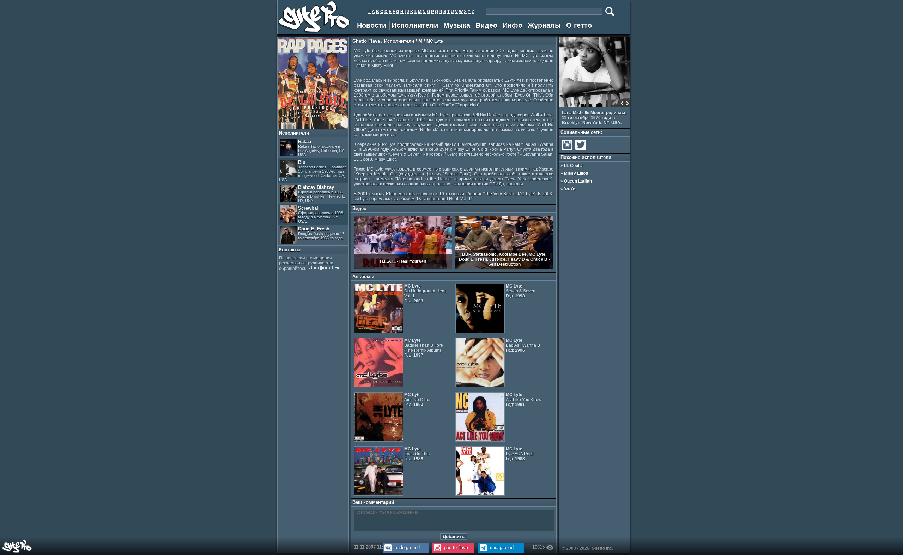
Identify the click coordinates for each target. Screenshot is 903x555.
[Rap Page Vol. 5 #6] (313, 127)
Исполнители (415, 25)
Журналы (544, 25)
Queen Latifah (578, 181)
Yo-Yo (569, 188)
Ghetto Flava (366, 41)
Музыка (456, 25)
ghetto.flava (455, 547)
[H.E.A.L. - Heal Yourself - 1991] (403, 267)
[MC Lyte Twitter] (580, 150)
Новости (371, 25)
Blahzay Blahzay (321, 194)
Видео (486, 25)
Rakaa (321, 148)
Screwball (321, 214)
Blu (312, 171)
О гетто (579, 25)
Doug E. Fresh (322, 233)
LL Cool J (573, 165)
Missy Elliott (576, 173)
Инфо (512, 25)
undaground (501, 547)
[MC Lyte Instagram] (567, 150)
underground (406, 547)
